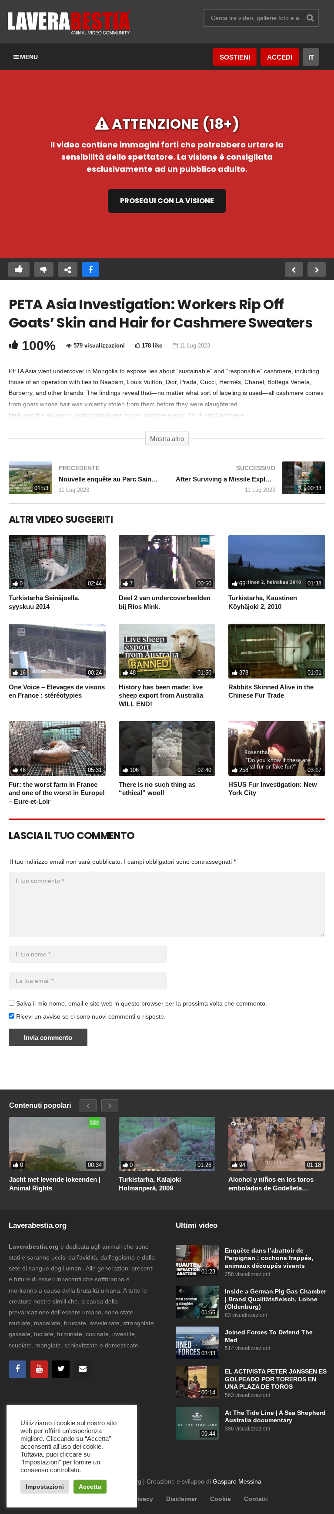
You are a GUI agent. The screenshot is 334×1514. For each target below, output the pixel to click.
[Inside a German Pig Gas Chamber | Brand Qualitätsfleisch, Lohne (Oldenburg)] (197, 1302)
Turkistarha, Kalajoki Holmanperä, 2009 (150, 1184)
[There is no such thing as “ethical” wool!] (167, 748)
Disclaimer (181, 1498)
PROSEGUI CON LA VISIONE (167, 201)
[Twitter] (61, 1369)
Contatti (256, 1498)
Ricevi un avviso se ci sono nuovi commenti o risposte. (90, 1016)
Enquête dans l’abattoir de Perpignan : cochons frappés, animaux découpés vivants (269, 1258)
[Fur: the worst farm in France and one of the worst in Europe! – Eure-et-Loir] (57, 748)
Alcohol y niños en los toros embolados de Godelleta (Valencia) (271, 1184)
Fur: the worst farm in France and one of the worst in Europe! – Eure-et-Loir (57, 793)
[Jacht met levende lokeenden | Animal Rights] (57, 1144)
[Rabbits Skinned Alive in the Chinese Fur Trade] (276, 651)
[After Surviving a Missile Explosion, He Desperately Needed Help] (250, 482)
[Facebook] (17, 1369)
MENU (29, 56)
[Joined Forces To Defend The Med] (197, 1343)
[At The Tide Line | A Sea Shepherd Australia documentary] (197, 1423)
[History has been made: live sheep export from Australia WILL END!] (167, 651)
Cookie (220, 1498)
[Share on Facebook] (90, 269)
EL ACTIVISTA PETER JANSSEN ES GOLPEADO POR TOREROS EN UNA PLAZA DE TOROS (276, 1379)
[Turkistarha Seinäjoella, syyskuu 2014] (57, 562)
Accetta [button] (90, 1486)
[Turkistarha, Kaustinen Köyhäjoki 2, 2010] (276, 562)
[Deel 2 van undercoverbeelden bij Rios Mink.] (167, 562)
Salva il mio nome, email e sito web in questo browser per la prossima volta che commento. (141, 1003)
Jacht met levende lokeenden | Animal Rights (54, 1184)
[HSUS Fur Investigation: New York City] (276, 748)
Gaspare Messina (237, 1481)
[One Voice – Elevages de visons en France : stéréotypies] (57, 651)
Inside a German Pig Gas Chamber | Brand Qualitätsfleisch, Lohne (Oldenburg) (275, 1299)
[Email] (82, 1369)
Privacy (142, 1498)
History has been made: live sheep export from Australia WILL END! (161, 695)
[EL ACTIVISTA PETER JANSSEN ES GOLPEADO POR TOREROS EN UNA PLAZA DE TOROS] (197, 1382)
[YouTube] (39, 1369)
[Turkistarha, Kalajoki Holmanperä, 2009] (167, 1144)
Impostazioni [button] (45, 1486)
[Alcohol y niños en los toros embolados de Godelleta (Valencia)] (276, 1144)
